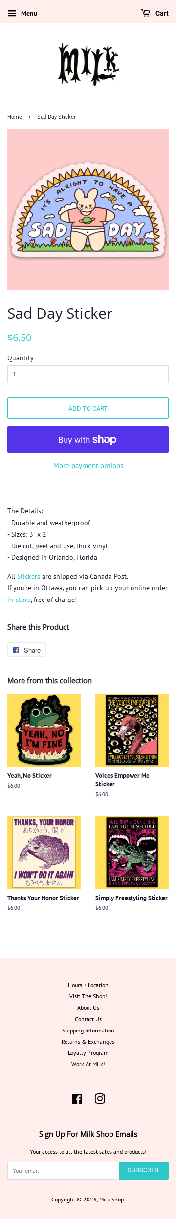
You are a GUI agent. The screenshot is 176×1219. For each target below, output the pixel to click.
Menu (28, 13)
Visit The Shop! (88, 996)
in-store (19, 599)
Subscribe (144, 1170)
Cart (161, 13)
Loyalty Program (88, 1052)
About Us (88, 1007)
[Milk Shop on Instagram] (99, 1101)
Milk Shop (111, 1199)
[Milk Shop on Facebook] (77, 1101)
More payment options (88, 465)
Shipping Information (88, 1030)
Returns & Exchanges (88, 1041)
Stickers (28, 576)
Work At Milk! (88, 1064)
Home (14, 117)
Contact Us (88, 1019)
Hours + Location (88, 985)
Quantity (20, 358)
